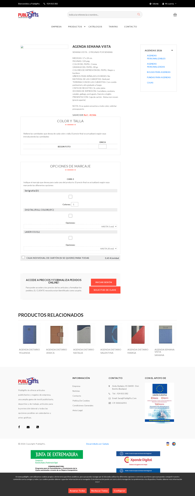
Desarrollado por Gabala (97, 444)
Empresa (57, 26)
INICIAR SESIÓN (103, 282)
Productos (75, 26)
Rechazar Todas (99, 490)
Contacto (130, 26)
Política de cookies (81, 400)
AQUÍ (97, 482)
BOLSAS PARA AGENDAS (158, 72)
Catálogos (95, 26)
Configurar (119, 490)
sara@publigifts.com (127, 398)
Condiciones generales (83, 405)
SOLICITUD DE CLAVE (105, 290)
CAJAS (150, 82)
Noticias (76, 391)
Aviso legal (78, 410)
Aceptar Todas (77, 490)
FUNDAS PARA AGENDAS (159, 77)
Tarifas (113, 26)
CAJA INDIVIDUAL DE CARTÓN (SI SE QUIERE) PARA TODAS (58, 258)
